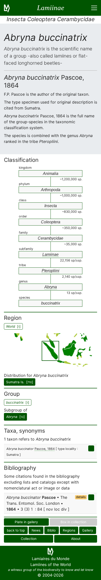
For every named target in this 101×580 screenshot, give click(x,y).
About (75, 539)
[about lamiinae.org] (10, 7)
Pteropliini (50, 271)
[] (15, 417)
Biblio (51, 530)
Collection (29, 539)
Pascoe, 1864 (45, 449)
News (36, 530)
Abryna (50, 287)
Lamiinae (50, 254)
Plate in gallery (26, 522)
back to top (16, 530)
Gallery (87, 530)
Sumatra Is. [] (19, 382)
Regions (69, 530)
